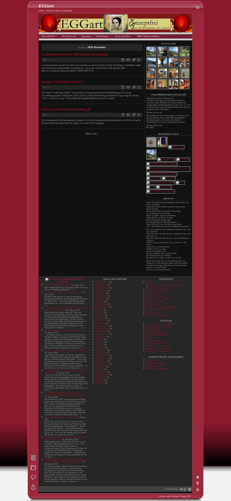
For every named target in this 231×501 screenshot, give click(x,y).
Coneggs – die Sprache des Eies (159, 290)
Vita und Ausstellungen (159, 288)
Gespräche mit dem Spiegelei (158, 309)
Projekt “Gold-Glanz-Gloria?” (62, 82)
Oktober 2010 (101, 361)
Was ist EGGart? (49, 36)
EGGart (46, 5)
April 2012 (99, 315)
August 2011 (100, 337)
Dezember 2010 (102, 356)
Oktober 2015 (101, 285)
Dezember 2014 (102, 288)
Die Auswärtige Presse (155, 363)
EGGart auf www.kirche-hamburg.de (66, 109)
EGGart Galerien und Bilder (157, 299)
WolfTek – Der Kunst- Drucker (159, 348)
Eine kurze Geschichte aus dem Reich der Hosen (64, 350)
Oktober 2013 (101, 296)
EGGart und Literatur (155, 301)
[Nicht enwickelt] (151, 147)
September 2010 (102, 364)
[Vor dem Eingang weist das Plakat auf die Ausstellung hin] (180, 182)
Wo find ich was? (69, 36)
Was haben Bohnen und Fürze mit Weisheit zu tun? (65, 330)
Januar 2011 (100, 353)
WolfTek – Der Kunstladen (157, 351)
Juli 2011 (99, 339)
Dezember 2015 (102, 282)
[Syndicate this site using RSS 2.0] (197, 7)
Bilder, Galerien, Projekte (148, 36)
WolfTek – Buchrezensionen (158, 368)
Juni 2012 (99, 312)
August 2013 (100, 299)
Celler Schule (151, 360)
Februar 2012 (101, 320)
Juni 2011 (99, 342)
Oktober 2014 (101, 290)
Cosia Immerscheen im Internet (159, 327)
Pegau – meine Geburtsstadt (157, 315)
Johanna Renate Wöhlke (156, 366)
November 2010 (102, 358)
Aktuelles (150, 282)
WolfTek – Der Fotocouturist (158, 346)
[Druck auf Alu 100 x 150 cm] (162, 147)
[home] (197, 477)
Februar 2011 (101, 350)
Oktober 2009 (101, 372)
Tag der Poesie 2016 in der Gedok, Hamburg (63, 292)
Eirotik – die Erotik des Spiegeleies (160, 307)
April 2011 (99, 347)
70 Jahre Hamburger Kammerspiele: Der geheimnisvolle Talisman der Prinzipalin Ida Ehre (65, 394)
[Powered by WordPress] (189, 489)
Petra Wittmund (152, 340)
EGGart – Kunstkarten (155, 296)
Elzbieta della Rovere (155, 329)
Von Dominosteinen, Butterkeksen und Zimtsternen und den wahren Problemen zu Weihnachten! (65, 460)
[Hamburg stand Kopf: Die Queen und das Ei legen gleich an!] (151, 187)
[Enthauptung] (154, 178)
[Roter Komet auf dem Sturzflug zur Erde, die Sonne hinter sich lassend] (168, 170)
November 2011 (102, 328)
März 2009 (99, 383)
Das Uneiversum (153, 293)
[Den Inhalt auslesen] (48, 279)
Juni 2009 (99, 380)
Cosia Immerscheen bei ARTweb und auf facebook (75, 54)
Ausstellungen (103, 36)
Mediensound (152, 337)
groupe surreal (152, 312)
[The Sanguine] (162, 174)
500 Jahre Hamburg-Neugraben (57, 285)
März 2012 (99, 318)
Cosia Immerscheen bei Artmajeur (160, 324)
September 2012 (102, 307)
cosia (48, 59)
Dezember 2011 (102, 326)
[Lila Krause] (183, 159)
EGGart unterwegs (154, 304)
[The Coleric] (162, 164)
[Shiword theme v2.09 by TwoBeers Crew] (183, 489)
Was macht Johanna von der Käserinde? (60, 417)
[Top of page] (197, 483)
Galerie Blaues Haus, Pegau (157, 332)
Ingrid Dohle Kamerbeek (156, 335)
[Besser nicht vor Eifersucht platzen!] (166, 159)
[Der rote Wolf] (164, 187)
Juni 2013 (99, 301)
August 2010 (100, 366)
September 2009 (102, 375)
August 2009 (100, 377)
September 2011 (102, 334)
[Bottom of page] (197, 489)
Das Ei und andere (123, 36)
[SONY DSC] (169, 178)
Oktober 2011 (101, 331)
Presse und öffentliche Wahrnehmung (165, 285)
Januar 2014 (100, 293)
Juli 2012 (99, 309)
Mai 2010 (99, 369)
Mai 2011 (99, 345)
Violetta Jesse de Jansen (155, 343)
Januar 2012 (100, 323)
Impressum (86, 36)
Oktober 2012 (101, 304)
